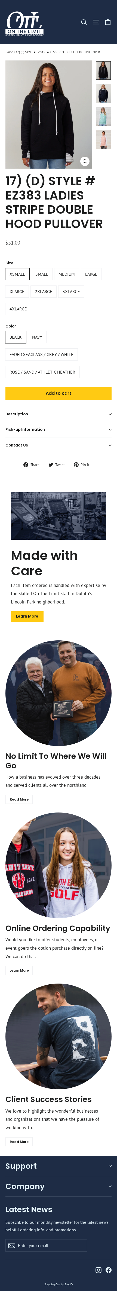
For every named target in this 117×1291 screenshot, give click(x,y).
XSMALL (17, 274)
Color (10, 326)
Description (16, 414)
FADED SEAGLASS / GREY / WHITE (41, 354)
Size (9, 263)
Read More (19, 799)
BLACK (16, 337)
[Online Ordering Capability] (58, 865)
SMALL (41, 274)
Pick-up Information (25, 429)
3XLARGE (71, 291)
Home (9, 52)
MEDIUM (67, 274)
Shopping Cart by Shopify (58, 1284)
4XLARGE (18, 308)
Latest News (28, 1209)
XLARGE (17, 291)
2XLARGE (43, 291)
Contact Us (16, 445)
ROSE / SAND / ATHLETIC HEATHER (42, 372)
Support (21, 1166)
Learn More (27, 616)
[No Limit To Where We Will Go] (58, 693)
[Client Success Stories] (58, 1036)
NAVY (37, 337)
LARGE (91, 274)
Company (25, 1186)
